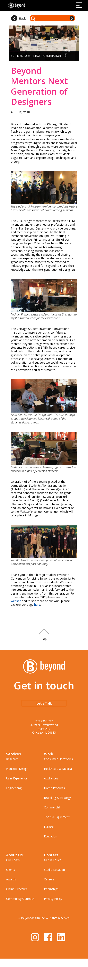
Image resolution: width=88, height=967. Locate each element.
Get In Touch (52, 860)
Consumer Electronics (58, 759)
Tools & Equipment (57, 817)
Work (48, 753)
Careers (49, 879)
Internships (51, 889)
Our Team (13, 860)
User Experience (16, 778)
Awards (11, 879)
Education (50, 836)
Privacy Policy (53, 899)
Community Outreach (20, 899)
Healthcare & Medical (58, 769)
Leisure (49, 827)
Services (13, 753)
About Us (14, 854)
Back (22, 18)
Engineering (13, 788)
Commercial (52, 807)
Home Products (54, 788)
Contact (51, 854)
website (16, 601)
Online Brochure (17, 889)
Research (12, 759)
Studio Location (54, 870)
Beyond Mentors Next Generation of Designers (39, 86)
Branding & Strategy (57, 798)
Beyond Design (17, 5)
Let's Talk (44, 703)
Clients (10, 870)
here (37, 604)
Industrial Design (17, 769)
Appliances (51, 778)
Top (44, 639)
